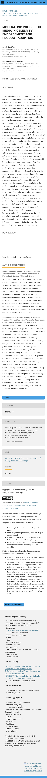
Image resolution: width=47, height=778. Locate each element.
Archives (13, 11)
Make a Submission (13, 605)
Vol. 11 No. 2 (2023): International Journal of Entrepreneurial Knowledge (22, 14)
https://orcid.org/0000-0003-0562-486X (14, 71)
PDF (7, 398)
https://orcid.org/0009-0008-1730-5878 (14, 56)
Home (4, 11)
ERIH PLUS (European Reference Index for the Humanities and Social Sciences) (23, 677)
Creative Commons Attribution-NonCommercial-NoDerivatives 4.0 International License (20, 505)
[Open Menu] (2, 2)
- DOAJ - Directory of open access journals (21, 630)
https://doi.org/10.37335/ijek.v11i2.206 (21, 79)
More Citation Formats (15, 442)
